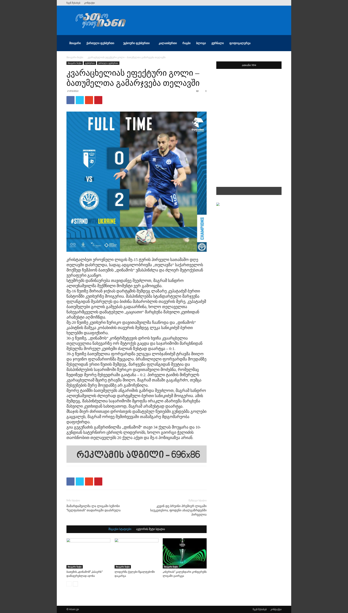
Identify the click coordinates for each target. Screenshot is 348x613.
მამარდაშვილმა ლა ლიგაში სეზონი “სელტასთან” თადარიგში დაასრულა (93, 508)
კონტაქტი (89, 2)
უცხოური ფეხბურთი (136, 43)
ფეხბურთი (90, 63)
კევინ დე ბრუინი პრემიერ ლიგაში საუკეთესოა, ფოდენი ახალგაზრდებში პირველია (178, 510)
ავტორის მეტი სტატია (150, 529)
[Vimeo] (265, 3)
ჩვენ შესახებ (73, 2)
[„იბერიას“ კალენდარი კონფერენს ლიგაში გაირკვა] (185, 553)
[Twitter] (259, 3)
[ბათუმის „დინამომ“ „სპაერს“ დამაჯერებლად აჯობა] (88, 553)
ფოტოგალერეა (240, 43)
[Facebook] (252, 3)
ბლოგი (201, 43)
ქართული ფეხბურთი (100, 43)
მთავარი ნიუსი (74, 57)
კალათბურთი (168, 43)
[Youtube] (279, 3)
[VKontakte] (272, 3)
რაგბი (186, 43)
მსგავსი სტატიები (119, 529)
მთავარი (75, 43)
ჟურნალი (217, 43)
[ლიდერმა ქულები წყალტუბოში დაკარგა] (136, 553)
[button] (277, 43)
